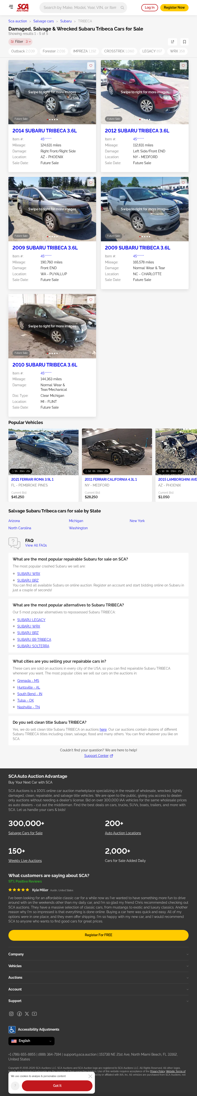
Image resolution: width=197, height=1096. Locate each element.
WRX (177, 51)
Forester (54, 51)
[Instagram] (11, 1014)
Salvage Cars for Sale (25, 833)
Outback (23, 51)
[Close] (90, 1076)
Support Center (96, 756)
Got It (57, 1086)
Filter (21, 42)
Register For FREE (98, 935)
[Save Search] (184, 41)
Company (16, 954)
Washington (78, 528)
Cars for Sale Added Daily (125, 861)
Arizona (14, 521)
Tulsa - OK (25, 700)
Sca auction (17, 21)
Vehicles (15, 966)
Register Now (174, 7)
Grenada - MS (28, 681)
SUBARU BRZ (28, 580)
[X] (27, 1014)
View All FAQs (36, 545)
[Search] (122, 8)
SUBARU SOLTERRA (33, 646)
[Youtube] (34, 1014)
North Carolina (19, 528)
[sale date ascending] (172, 41)
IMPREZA (84, 51)
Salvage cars (43, 21)
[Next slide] (87, 92)
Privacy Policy (157, 1071)
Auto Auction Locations (123, 833)
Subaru (66, 21)
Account (15, 989)
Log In (149, 7)
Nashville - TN (28, 707)
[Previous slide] (17, 92)
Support (14, 1001)
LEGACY (152, 51)
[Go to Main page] (22, 8)
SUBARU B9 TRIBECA (34, 639)
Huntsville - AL (28, 687)
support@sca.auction (80, 1054)
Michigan (76, 521)
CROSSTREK (119, 51)
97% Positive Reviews (25, 881)
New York (137, 521)
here (103, 729)
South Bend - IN (29, 694)
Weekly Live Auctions (25, 861)
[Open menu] (10, 6)
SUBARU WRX (28, 574)
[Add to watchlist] (90, 65)
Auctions (15, 977)
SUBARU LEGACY (31, 620)
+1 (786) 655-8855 (22, 1054)
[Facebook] (19, 1014)
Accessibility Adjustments (38, 1029)
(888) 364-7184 (49, 1054)
